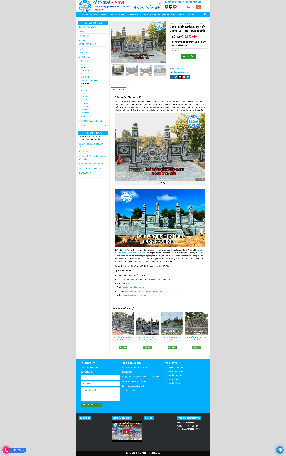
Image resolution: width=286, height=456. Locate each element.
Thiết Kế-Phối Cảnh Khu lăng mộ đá (91, 121)
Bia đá (83, 67)
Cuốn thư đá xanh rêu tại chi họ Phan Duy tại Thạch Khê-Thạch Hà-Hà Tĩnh (147, 339)
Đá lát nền (84, 90)
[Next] (163, 42)
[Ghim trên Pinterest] (184, 77)
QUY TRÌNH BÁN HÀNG (89, 367)
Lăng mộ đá (122, 253)
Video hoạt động (168, 15)
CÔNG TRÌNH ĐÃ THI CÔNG (151, 15)
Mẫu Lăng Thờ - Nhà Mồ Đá (88, 44)
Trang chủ (173, 23)
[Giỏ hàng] (205, 14)
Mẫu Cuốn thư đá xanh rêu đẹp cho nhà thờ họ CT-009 (122, 338)
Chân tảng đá (85, 71)
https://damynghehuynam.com (135, 295)
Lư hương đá (85, 113)
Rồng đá (83, 116)
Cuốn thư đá (131, 253)
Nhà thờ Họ (83, 53)
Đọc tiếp (123, 347)
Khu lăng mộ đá (84, 36)
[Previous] (115, 42)
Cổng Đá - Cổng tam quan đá (90, 80)
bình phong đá (177, 72)
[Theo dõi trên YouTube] (175, 7)
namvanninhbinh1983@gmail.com (91, 164)
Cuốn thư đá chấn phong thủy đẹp (172, 338)
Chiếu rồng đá (85, 77)
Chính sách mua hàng (174, 375)
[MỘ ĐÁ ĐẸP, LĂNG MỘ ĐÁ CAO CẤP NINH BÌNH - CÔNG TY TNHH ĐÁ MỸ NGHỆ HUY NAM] (104, 6)
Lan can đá (141, 253)
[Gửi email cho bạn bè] (180, 77)
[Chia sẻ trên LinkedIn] (188, 77)
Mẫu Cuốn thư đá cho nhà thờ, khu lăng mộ (196, 338)
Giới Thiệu (94, 15)
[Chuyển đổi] (106, 27)
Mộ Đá (113, 15)
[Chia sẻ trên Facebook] (172, 77)
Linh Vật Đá (84, 110)
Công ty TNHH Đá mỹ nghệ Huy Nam (135, 367)
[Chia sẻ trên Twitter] (176, 77)
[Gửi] (198, 7)
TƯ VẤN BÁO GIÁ (87, 372)
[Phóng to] (114, 60)
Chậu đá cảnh (85, 74)
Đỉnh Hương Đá (85, 97)
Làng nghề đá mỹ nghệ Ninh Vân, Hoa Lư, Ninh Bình (141, 377)
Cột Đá (121, 15)
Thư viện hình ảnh (192, 1)
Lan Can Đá (84, 100)
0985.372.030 (84, 151)
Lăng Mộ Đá (104, 15)
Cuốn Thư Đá (85, 84)
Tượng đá (82, 125)
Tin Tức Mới (181, 15)
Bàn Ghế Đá (84, 61)
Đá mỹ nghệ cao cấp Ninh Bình (90, 168)
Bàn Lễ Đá (84, 64)
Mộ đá (81, 49)
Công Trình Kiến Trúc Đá (87, 27)
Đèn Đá (83, 93)
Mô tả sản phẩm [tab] (118, 90)
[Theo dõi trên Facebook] (166, 7)
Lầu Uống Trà (85, 106)
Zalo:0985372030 (85, 173)
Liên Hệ (191, 15)
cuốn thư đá (184, 72)
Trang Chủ (84, 15)
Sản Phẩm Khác (132, 15)
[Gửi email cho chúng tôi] (170, 7)
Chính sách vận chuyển (175, 371)
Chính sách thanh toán (175, 367)
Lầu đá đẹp (84, 103)
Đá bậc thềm (85, 87)
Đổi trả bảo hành (173, 379)
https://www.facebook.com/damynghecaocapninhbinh (144, 291)
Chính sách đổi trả (173, 383)
